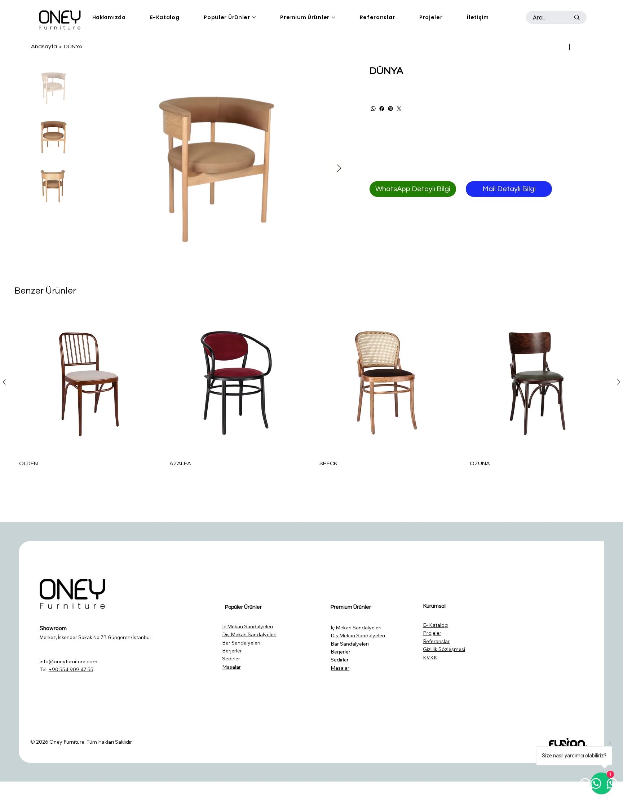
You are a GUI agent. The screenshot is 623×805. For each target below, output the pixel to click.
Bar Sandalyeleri (241, 642)
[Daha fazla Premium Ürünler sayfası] (333, 17)
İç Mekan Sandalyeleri (247, 626)
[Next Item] (339, 169)
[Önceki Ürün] (4, 382)
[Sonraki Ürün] (618, 382)
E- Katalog (435, 625)
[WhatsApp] (373, 108)
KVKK (430, 657)
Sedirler (231, 658)
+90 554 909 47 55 (71, 669)
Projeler (432, 633)
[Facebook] (381, 108)
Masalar (231, 667)
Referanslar (436, 641)
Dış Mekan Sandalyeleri (249, 634)
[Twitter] (399, 108)
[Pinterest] (390, 108)
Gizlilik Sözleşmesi (444, 649)
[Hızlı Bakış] (86, 382)
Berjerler (232, 650)
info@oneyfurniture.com (68, 661)
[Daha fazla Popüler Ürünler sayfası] (254, 17)
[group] (311, 391)
